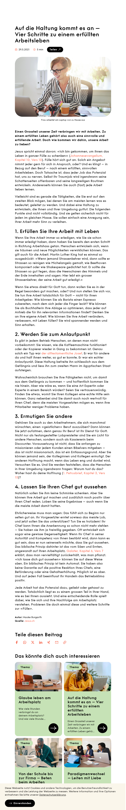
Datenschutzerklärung (52, 794)
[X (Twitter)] (33, 642)
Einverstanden (22, 803)
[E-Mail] (57, 642)
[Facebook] (17, 642)
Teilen (53, 49)
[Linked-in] (41, 642)
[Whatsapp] (25, 642)
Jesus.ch (30, 620)
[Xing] (49, 642)
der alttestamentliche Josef (61, 353)
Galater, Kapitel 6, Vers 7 (85, 551)
